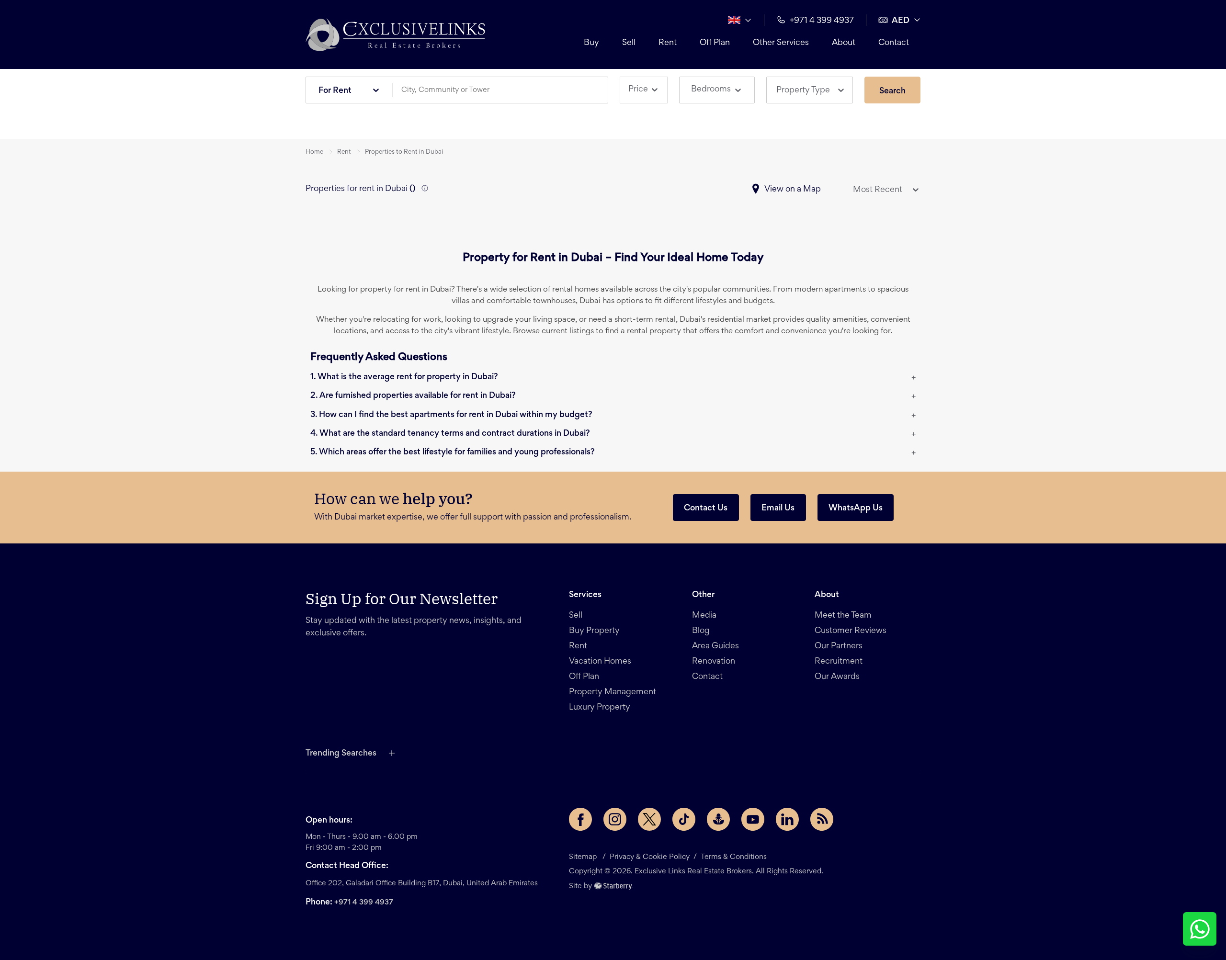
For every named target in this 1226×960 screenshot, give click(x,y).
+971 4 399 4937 (363, 902)
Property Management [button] (612, 692)
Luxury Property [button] (599, 708)
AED (900, 21)
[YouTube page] (752, 819)
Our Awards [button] (837, 677)
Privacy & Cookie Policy (650, 857)
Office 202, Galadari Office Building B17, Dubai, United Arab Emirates (422, 883)
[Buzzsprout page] (718, 819)
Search (892, 91)
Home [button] (314, 152)
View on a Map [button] (792, 189)
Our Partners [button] (839, 646)
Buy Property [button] (594, 631)
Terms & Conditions (734, 857)
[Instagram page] (614, 819)
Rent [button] (667, 43)
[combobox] (503, 90)
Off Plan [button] (715, 43)
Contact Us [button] (705, 508)
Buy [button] (591, 43)
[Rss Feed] (821, 819)
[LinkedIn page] (787, 819)
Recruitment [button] (839, 662)
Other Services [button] (781, 43)
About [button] (843, 43)
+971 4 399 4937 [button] (822, 21)
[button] (395, 34)
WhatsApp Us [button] (856, 508)
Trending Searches (341, 753)
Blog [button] (701, 631)
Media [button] (704, 616)
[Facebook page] (580, 819)
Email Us (778, 508)
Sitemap (583, 857)
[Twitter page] (649, 819)
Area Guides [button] (715, 646)
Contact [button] (893, 43)
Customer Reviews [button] (850, 631)
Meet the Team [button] (843, 616)
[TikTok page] (683, 819)
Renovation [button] (713, 662)
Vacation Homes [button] (600, 662)
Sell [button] (629, 43)
